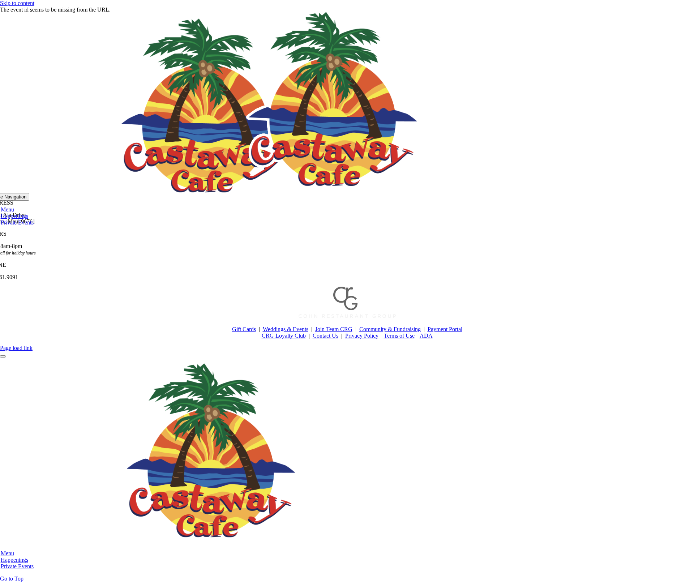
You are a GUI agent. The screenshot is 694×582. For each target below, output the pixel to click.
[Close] (3, 356)
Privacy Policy (361, 336)
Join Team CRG (333, 329)
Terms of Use (399, 336)
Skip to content (17, 3)
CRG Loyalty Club (284, 336)
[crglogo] (347, 317)
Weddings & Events (285, 329)
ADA (426, 336)
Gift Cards (244, 329)
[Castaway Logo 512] (333, 190)
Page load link (16, 348)
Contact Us (325, 336)
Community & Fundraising (390, 329)
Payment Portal (445, 329)
